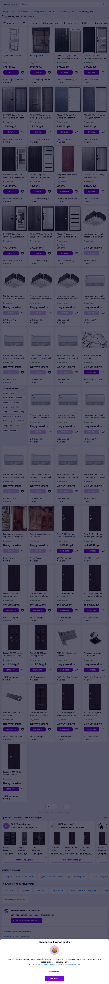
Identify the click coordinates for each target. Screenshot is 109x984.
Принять (54, 978)
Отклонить (54, 971)
